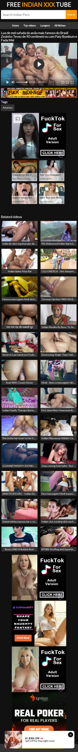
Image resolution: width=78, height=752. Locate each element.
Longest (45, 25)
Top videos (29, 25)
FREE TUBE (39, 4)
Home (15, 25)
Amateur (8, 107)
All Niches (60, 25)
